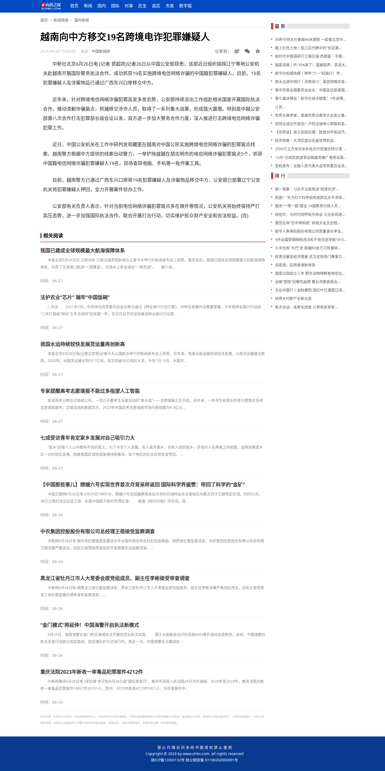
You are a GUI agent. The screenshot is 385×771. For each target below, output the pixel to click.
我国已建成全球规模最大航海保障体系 (82, 250)
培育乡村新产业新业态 (293, 298)
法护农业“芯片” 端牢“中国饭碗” (75, 297)
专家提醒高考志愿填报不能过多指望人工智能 (90, 391)
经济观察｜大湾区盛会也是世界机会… (306, 140)
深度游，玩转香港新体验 (295, 264)
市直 (170, 6)
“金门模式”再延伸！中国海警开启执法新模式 (89, 625)
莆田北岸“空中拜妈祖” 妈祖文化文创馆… (307, 222)
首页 (74, 6)
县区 (156, 6)
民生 (142, 6)
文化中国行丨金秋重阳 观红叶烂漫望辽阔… (310, 289)
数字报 (185, 6)
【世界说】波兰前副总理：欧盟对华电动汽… (311, 131)
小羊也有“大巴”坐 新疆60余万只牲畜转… (308, 247)
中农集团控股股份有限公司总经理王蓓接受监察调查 (97, 531)
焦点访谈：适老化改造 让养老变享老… (306, 306)
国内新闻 (81, 20)
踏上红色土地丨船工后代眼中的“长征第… (308, 47)
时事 (129, 6)
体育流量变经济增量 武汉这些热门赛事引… (310, 256)
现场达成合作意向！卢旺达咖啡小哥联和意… (311, 123)
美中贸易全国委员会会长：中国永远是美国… (311, 89)
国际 (115, 6)
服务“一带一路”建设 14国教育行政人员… (308, 205)
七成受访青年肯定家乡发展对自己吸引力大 (87, 437)
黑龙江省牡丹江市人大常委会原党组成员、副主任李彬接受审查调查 (115, 578)
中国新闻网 (101, 51)
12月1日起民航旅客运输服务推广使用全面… (310, 157)
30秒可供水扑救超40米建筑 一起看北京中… (310, 39)
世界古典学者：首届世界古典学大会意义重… (311, 115)
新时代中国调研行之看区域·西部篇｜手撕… (310, 56)
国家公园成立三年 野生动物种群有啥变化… (310, 273)
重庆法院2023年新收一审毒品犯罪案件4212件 (91, 671)
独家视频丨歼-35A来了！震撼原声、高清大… (311, 64)
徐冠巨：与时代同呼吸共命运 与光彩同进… (310, 214)
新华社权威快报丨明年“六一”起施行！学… (309, 73)
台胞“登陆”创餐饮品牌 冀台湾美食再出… (307, 281)
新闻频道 (61, 20)
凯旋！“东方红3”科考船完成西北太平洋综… (310, 197)
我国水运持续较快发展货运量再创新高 (82, 344)
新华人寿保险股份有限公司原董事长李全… (309, 231)
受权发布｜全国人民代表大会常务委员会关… (311, 165)
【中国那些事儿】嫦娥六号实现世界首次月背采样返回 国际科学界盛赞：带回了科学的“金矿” (142, 484)
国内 (101, 6)
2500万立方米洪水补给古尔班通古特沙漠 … (310, 148)
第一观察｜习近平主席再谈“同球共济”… (307, 188)
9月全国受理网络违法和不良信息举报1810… (311, 239)
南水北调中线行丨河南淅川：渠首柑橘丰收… (311, 81)
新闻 (88, 6)
